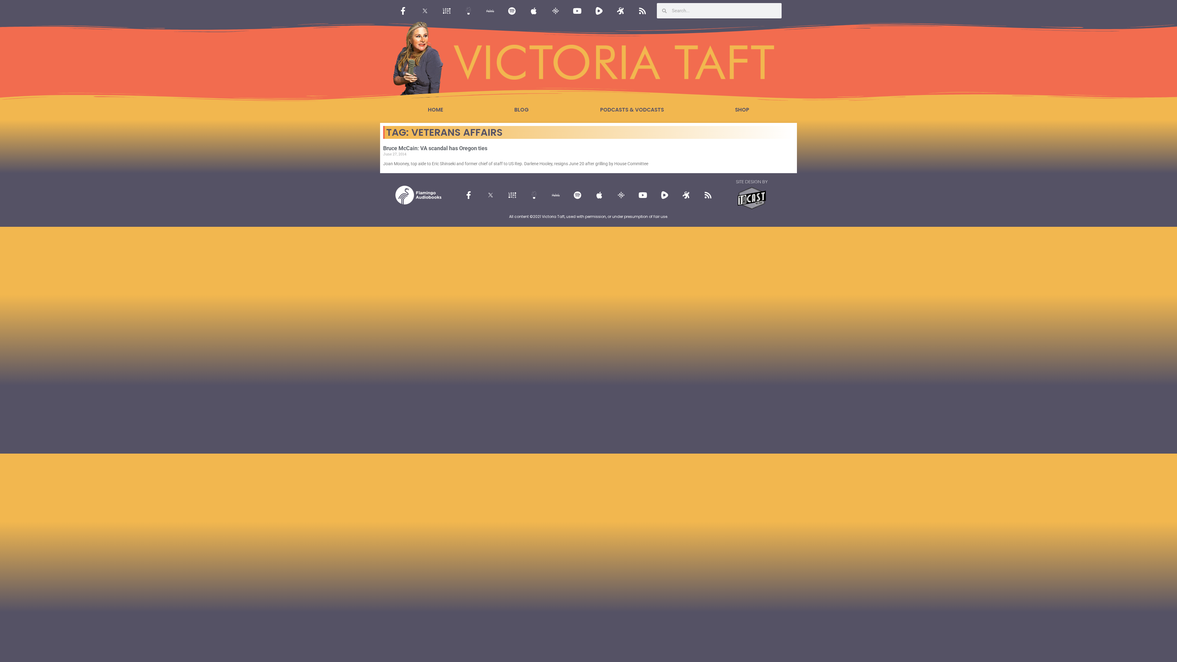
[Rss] (642, 10)
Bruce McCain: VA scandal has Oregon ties (435, 148)
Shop (742, 109)
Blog (521, 109)
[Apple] (533, 10)
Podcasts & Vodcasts (632, 109)
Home (435, 109)
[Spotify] (512, 10)
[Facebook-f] (403, 10)
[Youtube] (577, 10)
